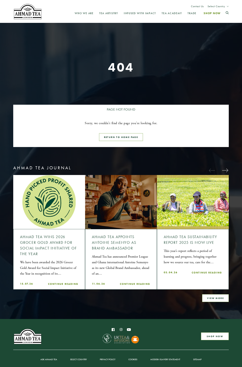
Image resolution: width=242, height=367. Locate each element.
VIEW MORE (215, 298)
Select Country (216, 6)
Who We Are (84, 13)
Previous (212, 170)
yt (128, 329)
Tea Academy (172, 13)
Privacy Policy (107, 359)
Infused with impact (140, 13)
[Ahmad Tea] (27, 11)
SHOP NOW (215, 336)
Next (225, 170)
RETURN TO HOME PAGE (121, 137)
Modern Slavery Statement (165, 359)
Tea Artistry (108, 13)
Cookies (132, 359)
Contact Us (197, 6)
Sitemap (197, 359)
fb (113, 329)
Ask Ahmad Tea (48, 359)
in (121, 329)
